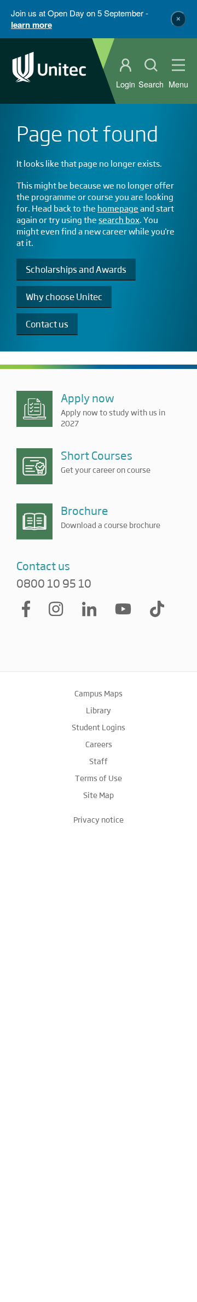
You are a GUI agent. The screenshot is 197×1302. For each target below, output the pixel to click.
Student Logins (98, 727)
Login (125, 84)
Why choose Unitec (64, 296)
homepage (117, 208)
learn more (31, 25)
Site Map (98, 794)
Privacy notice (98, 819)
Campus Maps (98, 693)
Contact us (47, 324)
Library (98, 710)
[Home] (49, 71)
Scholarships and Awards (76, 269)
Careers (98, 743)
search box (119, 219)
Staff (98, 760)
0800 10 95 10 (53, 583)
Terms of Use (98, 777)
